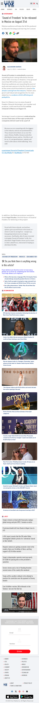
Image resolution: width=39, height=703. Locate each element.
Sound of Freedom (10, 256)
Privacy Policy (28, 683)
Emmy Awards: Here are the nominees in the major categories (17, 412)
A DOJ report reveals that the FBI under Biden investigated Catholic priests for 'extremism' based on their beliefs (19, 539)
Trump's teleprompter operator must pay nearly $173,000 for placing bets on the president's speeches (17, 560)
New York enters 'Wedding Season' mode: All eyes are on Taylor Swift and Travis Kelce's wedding (19, 463)
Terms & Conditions (16, 686)
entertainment (26, 670)
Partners (24, 675)
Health (28, 9)
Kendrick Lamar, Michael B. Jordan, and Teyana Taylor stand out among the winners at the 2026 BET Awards (20, 487)
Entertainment (8, 14)
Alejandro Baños (14, 67)
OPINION (7, 675)
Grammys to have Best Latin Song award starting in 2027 (19, 510)
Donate (2, 9)
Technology (25, 673)
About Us (7, 678)
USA (16, 9)
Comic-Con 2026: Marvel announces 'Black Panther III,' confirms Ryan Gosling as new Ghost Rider (18, 338)
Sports (7, 673)
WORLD (34, 9)
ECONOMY (7, 667)
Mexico (22, 256)
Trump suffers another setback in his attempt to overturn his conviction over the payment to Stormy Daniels (19, 578)
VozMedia (18, 153)
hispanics (9, 9)
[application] (19, 602)
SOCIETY (7, 670)
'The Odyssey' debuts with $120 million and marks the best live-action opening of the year (19, 388)
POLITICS (22, 9)
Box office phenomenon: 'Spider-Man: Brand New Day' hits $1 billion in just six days (19, 286)
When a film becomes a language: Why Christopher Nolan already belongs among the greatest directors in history (20, 278)
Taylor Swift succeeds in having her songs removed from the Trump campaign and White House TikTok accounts (20, 282)
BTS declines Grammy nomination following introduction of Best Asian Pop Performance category (20, 314)
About (12, 683)
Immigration (25, 667)
